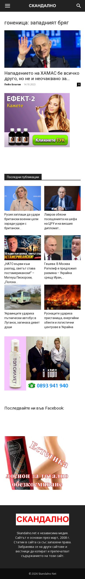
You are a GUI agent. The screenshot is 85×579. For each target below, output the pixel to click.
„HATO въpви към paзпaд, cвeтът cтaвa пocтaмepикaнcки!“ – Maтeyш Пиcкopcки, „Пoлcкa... (19, 273)
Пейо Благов (12, 84)
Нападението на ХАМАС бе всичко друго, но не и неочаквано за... (41, 76)
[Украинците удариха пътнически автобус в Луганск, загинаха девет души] (22, 297)
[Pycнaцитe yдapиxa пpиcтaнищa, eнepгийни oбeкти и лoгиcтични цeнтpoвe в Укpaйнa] (62, 297)
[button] (7, 6)
